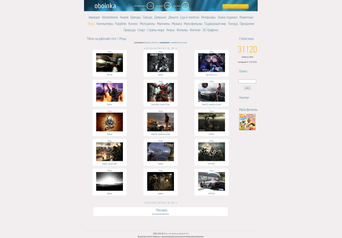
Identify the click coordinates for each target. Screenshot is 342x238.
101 (173, 48)
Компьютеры (104, 24)
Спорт (141, 30)
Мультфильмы (193, 24)
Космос (133, 24)
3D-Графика (210, 30)
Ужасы (170, 30)
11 (166, 48)
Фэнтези (195, 30)
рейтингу (154, 42)
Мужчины (163, 24)
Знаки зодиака (227, 17)
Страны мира (155, 30)
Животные (246, 17)
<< (145, 48)
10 (163, 48)
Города (147, 17)
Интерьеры (208, 17)
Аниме (124, 17)
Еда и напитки (189, 17)
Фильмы (182, 30)
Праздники (247, 24)
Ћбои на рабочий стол (101, 39)
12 (168, 48)
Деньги (173, 17)
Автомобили (110, 17)
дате (148, 42)
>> (176, 48)
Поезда (233, 24)
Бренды (136, 17)
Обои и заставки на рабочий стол (176, 233)
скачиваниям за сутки (178, 42)
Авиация (94, 17)
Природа (129, 30)
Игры (122, 39)
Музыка (177, 24)
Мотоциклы (147, 24)
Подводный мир (215, 24)
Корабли (120, 24)
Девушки (160, 17)
